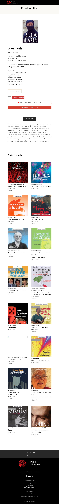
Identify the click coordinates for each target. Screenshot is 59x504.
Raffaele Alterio (12, 217)
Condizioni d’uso (29, 499)
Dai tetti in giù (37, 220)
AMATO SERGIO (44, 430)
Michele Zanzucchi (42, 392)
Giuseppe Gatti (12, 184)
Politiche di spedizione (29, 483)
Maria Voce (34, 390)
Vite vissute (17, 77)
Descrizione (29, 118)
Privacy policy (29, 491)
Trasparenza (29, 485)
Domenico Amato (36, 428)
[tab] (29, 119)
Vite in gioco (12, 327)
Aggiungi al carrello (18, 97)
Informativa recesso (29, 501)
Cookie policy (29, 494)
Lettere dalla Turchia (39, 327)
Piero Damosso (23, 357)
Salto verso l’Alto (14, 359)
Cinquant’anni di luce (16, 220)
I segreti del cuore (38, 257)
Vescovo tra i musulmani (17, 253)
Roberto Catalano (36, 184)
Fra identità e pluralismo (41, 186)
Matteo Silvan (35, 358)
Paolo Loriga (40, 290)
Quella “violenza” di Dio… (40, 361)
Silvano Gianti (11, 390)
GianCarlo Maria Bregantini (39, 288)
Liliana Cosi (11, 428)
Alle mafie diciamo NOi (17, 186)
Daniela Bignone (13, 58)
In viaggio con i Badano (17, 290)
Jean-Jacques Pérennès (14, 250)
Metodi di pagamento (29, 480)
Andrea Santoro (35, 325)
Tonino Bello (36, 432)
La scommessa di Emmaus (41, 397)
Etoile (10, 430)
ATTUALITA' (20, 79)
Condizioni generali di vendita (29, 496)
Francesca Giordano (13, 357)
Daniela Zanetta (36, 250)
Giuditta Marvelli (41, 252)
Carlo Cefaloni (12, 325)
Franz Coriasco (35, 217)
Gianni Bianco (20, 184)
